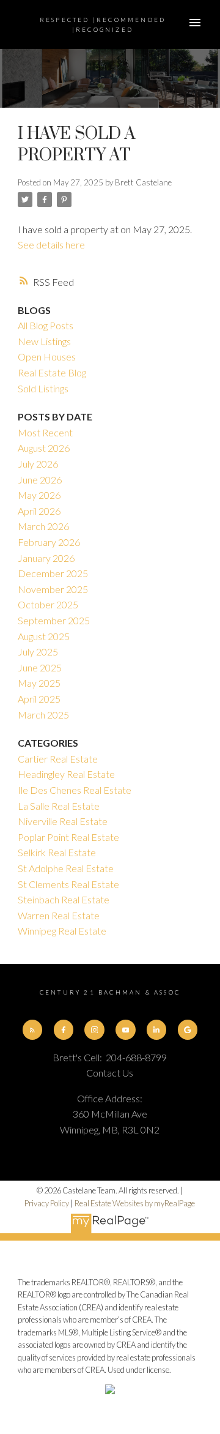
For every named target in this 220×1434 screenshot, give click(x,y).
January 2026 (46, 558)
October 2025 (48, 604)
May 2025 (39, 683)
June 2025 (40, 667)
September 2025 (54, 620)
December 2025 (53, 573)
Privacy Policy (46, 1203)
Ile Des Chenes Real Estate (74, 790)
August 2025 (44, 636)
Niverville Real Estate (63, 821)
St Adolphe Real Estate (66, 868)
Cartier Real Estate (58, 758)
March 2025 (43, 714)
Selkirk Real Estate (57, 852)
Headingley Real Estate (66, 774)
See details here (51, 244)
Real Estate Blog (52, 372)
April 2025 (39, 698)
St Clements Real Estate (68, 884)
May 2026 (39, 495)
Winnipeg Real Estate (62, 930)
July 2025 (38, 651)
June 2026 (40, 479)
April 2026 (39, 511)
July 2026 (38, 463)
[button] (32, 1029)
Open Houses (47, 356)
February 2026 (49, 542)
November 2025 (53, 589)
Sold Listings (43, 388)
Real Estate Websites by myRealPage (135, 1203)
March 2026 (43, 526)
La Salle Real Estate (59, 806)
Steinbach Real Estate (63, 899)
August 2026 (44, 448)
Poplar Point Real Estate (68, 837)
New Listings (44, 341)
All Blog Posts (45, 325)
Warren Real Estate (59, 915)
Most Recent (45, 432)
